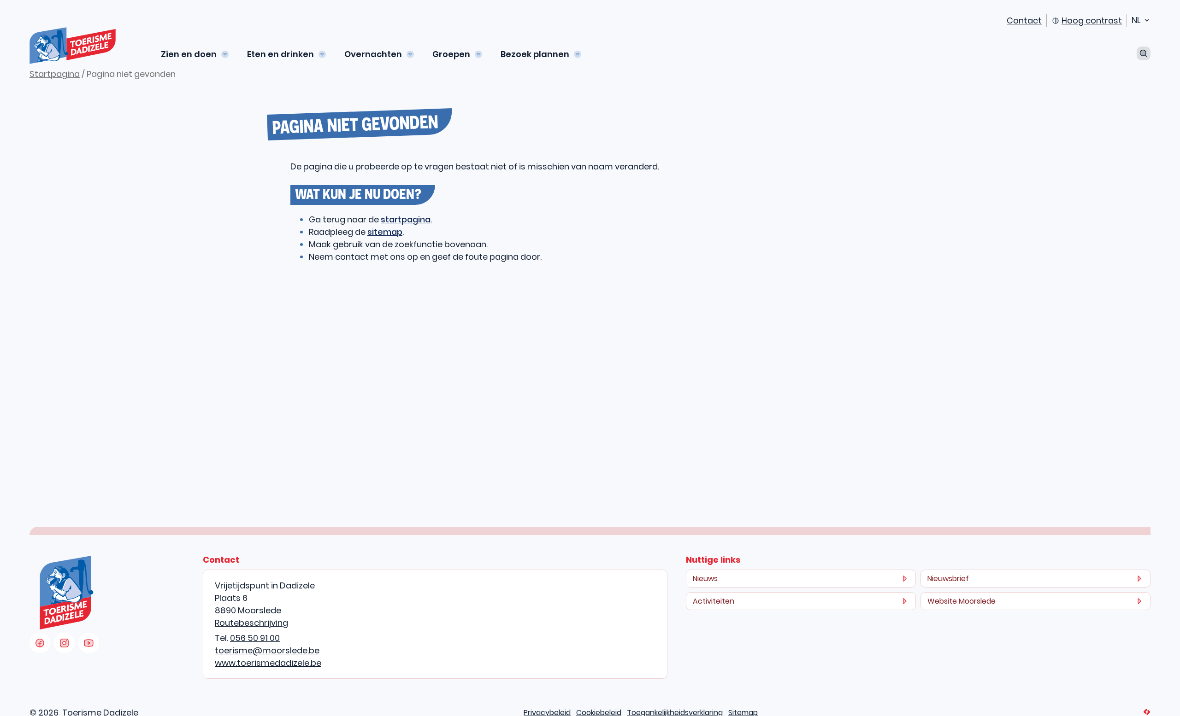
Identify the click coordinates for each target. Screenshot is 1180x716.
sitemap (384, 232)
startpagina (406, 219)
